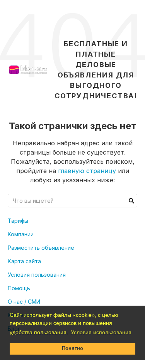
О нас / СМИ (24, 301)
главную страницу (87, 171)
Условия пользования (37, 274)
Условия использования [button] (101, 332)
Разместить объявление (41, 247)
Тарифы (18, 220)
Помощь (19, 288)
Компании (21, 234)
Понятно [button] (72, 348)
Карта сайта (24, 261)
